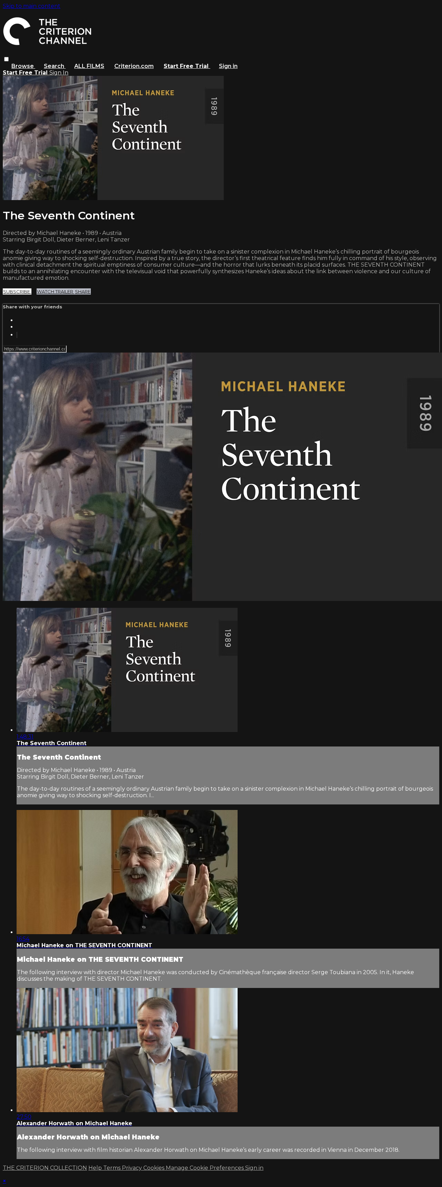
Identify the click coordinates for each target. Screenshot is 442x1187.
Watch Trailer (55, 291)
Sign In (58, 72)
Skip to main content (31, 6)
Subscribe (17, 291)
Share (82, 291)
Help (95, 1168)
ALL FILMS (89, 66)
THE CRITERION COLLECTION (45, 1168)
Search (55, 66)
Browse (23, 66)
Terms (112, 1168)
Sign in (228, 66)
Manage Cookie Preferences (205, 1168)
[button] (6, 59)
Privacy (132, 1168)
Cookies (154, 1168)
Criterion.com (134, 66)
